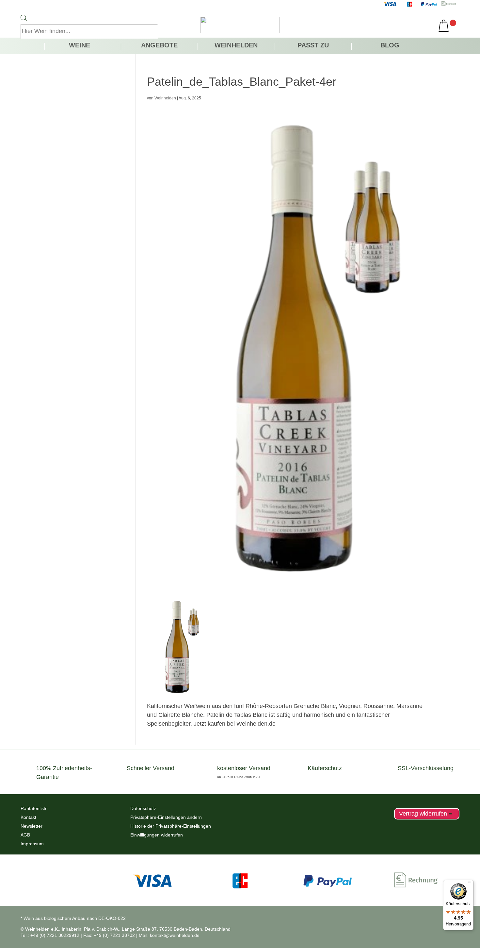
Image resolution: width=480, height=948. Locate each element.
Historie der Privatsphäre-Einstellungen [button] (170, 826)
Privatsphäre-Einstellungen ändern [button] (166, 817)
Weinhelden (236, 46)
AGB (25, 834)
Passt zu (313, 46)
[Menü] (469, 884)
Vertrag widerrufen (423, 814)
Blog (389, 46)
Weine (79, 46)
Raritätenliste (34, 808)
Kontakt (28, 817)
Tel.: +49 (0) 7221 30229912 (50, 935)
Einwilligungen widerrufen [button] (156, 834)
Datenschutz (143, 808)
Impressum (32, 843)
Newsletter (31, 826)
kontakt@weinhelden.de (175, 935)
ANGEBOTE (159, 46)
